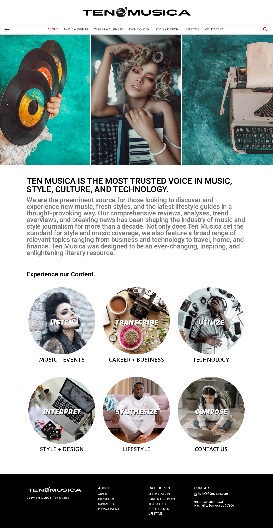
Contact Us (214, 29)
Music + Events (76, 29)
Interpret (62, 411)
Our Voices (106, 499)
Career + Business (108, 29)
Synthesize (137, 411)
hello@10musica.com (213, 493)
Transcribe (136, 322)
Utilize (211, 322)
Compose (211, 411)
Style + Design (167, 29)
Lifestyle (192, 29)
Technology (139, 29)
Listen (62, 322)
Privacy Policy (109, 508)
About (53, 29)
